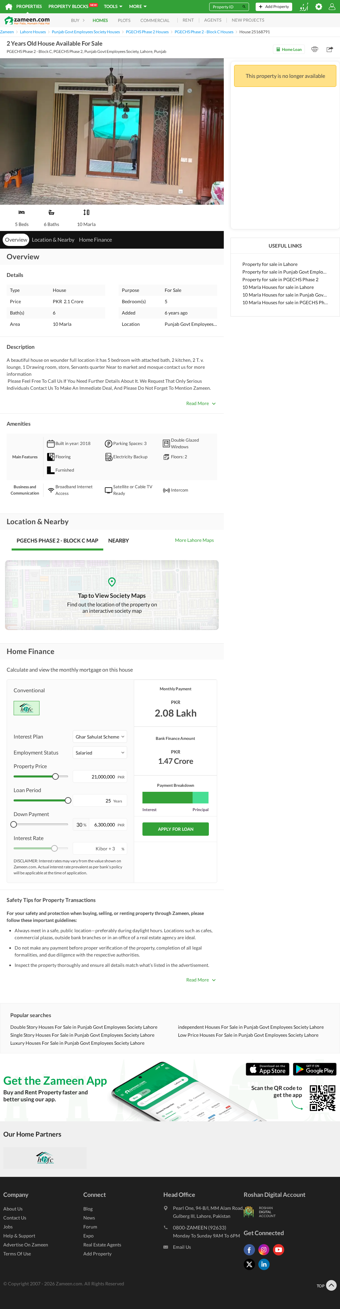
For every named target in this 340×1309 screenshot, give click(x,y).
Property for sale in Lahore (270, 264)
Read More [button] (197, 403)
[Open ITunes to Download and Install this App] (269, 1074)
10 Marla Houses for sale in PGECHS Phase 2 (285, 302)
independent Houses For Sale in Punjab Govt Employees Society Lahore (251, 1027)
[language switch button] (304, 7)
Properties (29, 6)
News (89, 1217)
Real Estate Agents (102, 1244)
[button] (100, 736)
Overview (16, 239)
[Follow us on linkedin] (265, 1270)
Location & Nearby (53, 239)
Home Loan (292, 49)
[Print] (314, 49)
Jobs (8, 1226)
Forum (90, 1226)
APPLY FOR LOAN (176, 829)
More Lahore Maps (194, 540)
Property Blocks (72, 6)
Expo (88, 1235)
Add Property (97, 1253)
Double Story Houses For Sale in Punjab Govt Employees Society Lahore (83, 1027)
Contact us (14, 1217)
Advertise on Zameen (25, 1244)
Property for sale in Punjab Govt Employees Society (285, 272)
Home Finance (95, 239)
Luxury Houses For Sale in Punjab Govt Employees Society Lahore (77, 1043)
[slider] (55, 776)
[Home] (9, 6)
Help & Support (19, 1235)
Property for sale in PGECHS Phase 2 (280, 279)
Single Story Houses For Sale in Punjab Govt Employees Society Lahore (82, 1035)
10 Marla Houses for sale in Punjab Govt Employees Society (285, 295)
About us (13, 1208)
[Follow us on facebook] (251, 1255)
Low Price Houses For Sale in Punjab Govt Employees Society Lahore (248, 1035)
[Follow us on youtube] (280, 1255)
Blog (88, 1208)
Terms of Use (17, 1253)
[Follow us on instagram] (265, 1255)
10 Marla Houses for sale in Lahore (278, 287)
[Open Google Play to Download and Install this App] (315, 1074)
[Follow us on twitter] (251, 1270)
